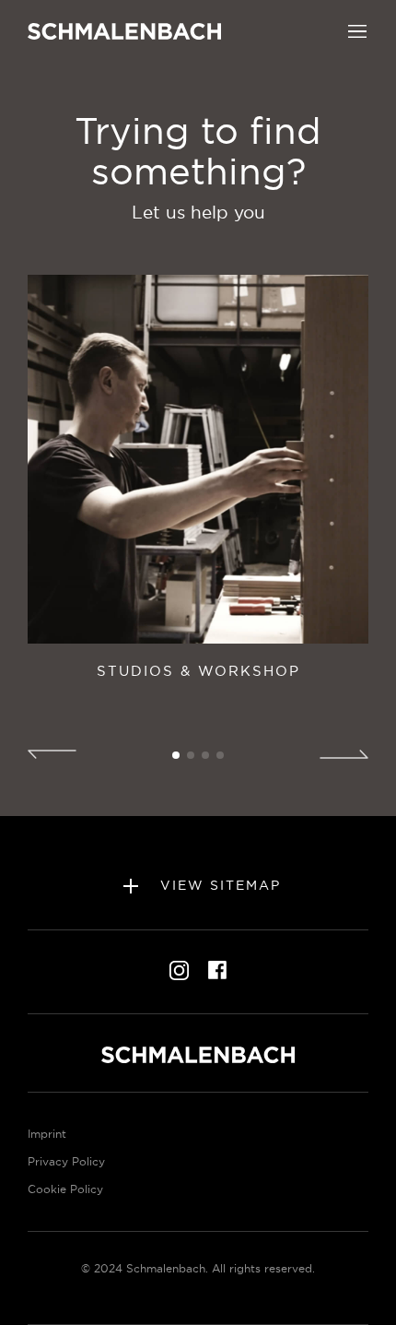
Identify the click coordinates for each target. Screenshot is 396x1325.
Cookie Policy (65, 1189)
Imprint (47, 1134)
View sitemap (218, 884)
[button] (357, 29)
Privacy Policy (66, 1161)
